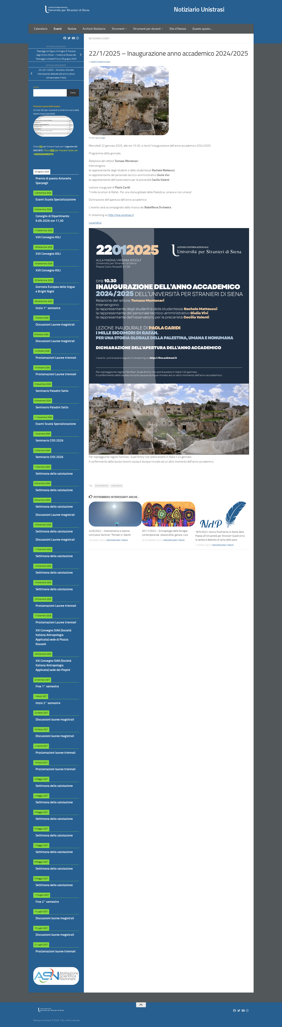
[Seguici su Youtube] (73, 38)
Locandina (95, 223)
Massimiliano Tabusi (117, 540)
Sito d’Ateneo (177, 29)
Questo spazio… (202, 29)
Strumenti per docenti (147, 29)
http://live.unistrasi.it (121, 215)
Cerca (73, 92)
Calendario (40, 29)
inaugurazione (116, 486)
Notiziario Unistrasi (199, 9)
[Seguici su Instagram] (77, 38)
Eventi (58, 29)
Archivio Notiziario (94, 29)
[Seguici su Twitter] (69, 38)
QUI (103, 138)
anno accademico (101, 486)
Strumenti (118, 29)
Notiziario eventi (99, 38)
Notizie (72, 29)
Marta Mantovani (100, 62)
